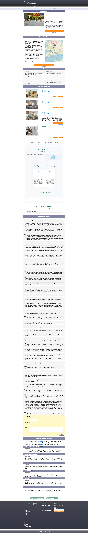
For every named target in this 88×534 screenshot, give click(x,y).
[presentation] (24, 20)
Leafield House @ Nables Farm (47, 100)
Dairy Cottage (26, 513)
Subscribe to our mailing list (56, 508)
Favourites (35, 504)
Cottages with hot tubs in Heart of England (37, 498)
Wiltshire (35, 6)
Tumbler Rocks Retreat (27, 505)
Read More (61, 28)
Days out (55, 8)
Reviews (50, 8)
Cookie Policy (35, 508)
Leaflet (61, 61)
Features (44, 8)
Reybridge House (40, 6)
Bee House (44, 111)
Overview (38, 8)
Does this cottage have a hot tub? (31, 211)
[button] (28, 26)
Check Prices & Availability (54, 30)
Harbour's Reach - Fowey (27, 512)
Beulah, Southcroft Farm (27, 517)
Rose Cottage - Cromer (27, 511)
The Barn (25, 506)
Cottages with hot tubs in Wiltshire (52, 498)
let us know (41, 444)
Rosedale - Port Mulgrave (27, 508)
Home (25, 6)
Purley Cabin (44, 126)
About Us (34, 505)
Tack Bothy (25, 507)
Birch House (44, 89)
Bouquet (25, 523)
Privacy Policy (35, 507)
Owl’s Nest (25, 504)
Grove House (26, 516)
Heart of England (30, 6)
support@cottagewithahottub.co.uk (47, 510)
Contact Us (34, 506)
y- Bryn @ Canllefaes (27, 514)
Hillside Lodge (26, 519)
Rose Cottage (26, 515)
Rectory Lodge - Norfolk (27, 518)
